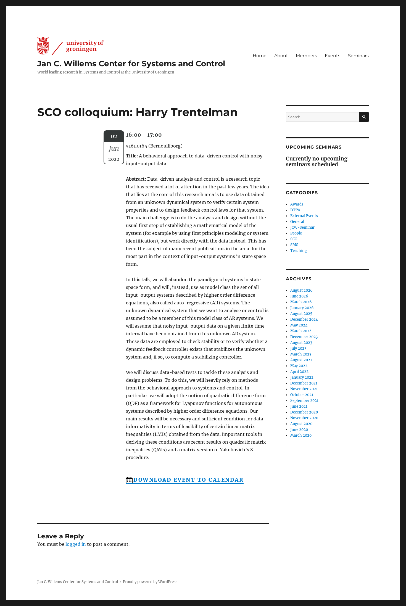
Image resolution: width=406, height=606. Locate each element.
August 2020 (301, 423)
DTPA (295, 210)
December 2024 (304, 319)
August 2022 (301, 360)
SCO (293, 239)
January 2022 (301, 377)
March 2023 (300, 354)
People (296, 233)
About (281, 55)
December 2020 (304, 412)
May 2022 (298, 365)
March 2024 (301, 331)
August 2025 (301, 313)
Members (306, 55)
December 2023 (304, 336)
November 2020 (304, 418)
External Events (304, 216)
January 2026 (302, 307)
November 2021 (304, 389)
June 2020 (299, 429)
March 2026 (301, 302)
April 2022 (299, 371)
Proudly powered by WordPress (150, 581)
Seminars (358, 55)
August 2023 (301, 342)
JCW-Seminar (302, 227)
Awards (297, 204)
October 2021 (301, 394)
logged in (75, 544)
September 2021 (304, 400)
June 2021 (298, 406)
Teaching (298, 250)
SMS (294, 245)
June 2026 (299, 296)
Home (260, 55)
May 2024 (298, 325)
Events (332, 55)
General (297, 221)
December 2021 (303, 383)
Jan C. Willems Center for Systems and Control (131, 63)
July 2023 (298, 348)
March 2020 (301, 435)
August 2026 (301, 290)
